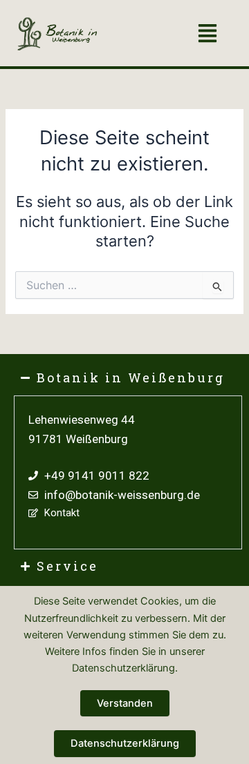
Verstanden (125, 703)
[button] (207, 35)
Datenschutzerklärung (125, 743)
